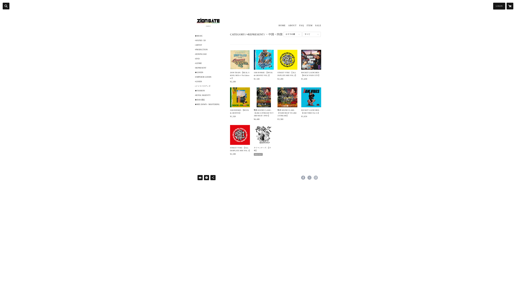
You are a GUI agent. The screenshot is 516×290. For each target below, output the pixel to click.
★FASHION (200, 91)
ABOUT (292, 25)
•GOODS (198, 82)
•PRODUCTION (201, 50)
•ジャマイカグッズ (202, 86)
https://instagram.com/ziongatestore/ (316, 178)
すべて (307, 34)
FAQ (301, 25)
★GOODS (199, 72)
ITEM (309, 25)
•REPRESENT (200, 68)
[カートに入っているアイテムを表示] (510, 6)
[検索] (6, 6)
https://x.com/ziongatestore (309, 178)
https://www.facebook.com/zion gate (303, 178)
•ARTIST (198, 45)
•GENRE (198, 63)
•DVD (197, 59)
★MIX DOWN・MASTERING (207, 104)
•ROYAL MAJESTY (203, 95)
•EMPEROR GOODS (203, 77)
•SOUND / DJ (200, 40)
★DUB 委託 (200, 100)
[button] (499, 6)
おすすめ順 (290, 34)
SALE (318, 25)
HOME (282, 25)
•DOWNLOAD (201, 54)
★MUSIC (199, 36)
